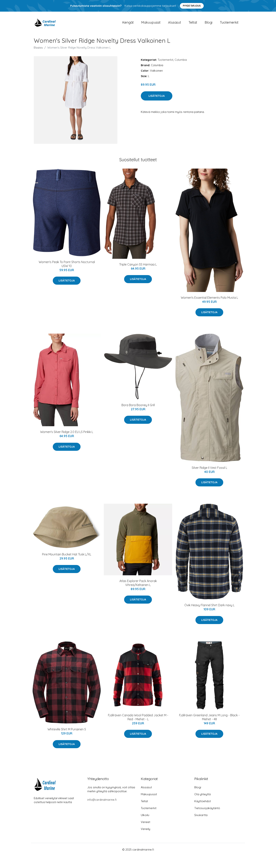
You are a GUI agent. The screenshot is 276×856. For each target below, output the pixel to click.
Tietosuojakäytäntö (207, 808)
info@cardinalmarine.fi (102, 799)
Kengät (128, 22)
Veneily (145, 829)
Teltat (193, 22)
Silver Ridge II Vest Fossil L (209, 468)
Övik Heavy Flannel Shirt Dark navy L (209, 605)
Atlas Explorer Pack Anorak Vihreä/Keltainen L (138, 583)
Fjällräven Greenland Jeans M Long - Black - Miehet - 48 (209, 717)
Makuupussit (151, 22)
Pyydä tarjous (192, 5)
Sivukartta (200, 815)
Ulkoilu (145, 815)
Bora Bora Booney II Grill (138, 405)
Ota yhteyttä (202, 794)
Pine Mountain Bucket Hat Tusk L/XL (66, 554)
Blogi (208, 22)
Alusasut (174, 22)
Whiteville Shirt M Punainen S (67, 729)
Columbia (181, 60)
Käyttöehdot (202, 801)
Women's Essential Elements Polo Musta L (209, 297)
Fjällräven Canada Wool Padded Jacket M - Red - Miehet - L (138, 717)
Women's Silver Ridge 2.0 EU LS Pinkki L (66, 432)
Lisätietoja (157, 96)
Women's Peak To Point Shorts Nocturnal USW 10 (67, 264)
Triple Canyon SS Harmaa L (138, 264)
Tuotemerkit (229, 22)
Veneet (145, 822)
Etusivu (38, 47)
